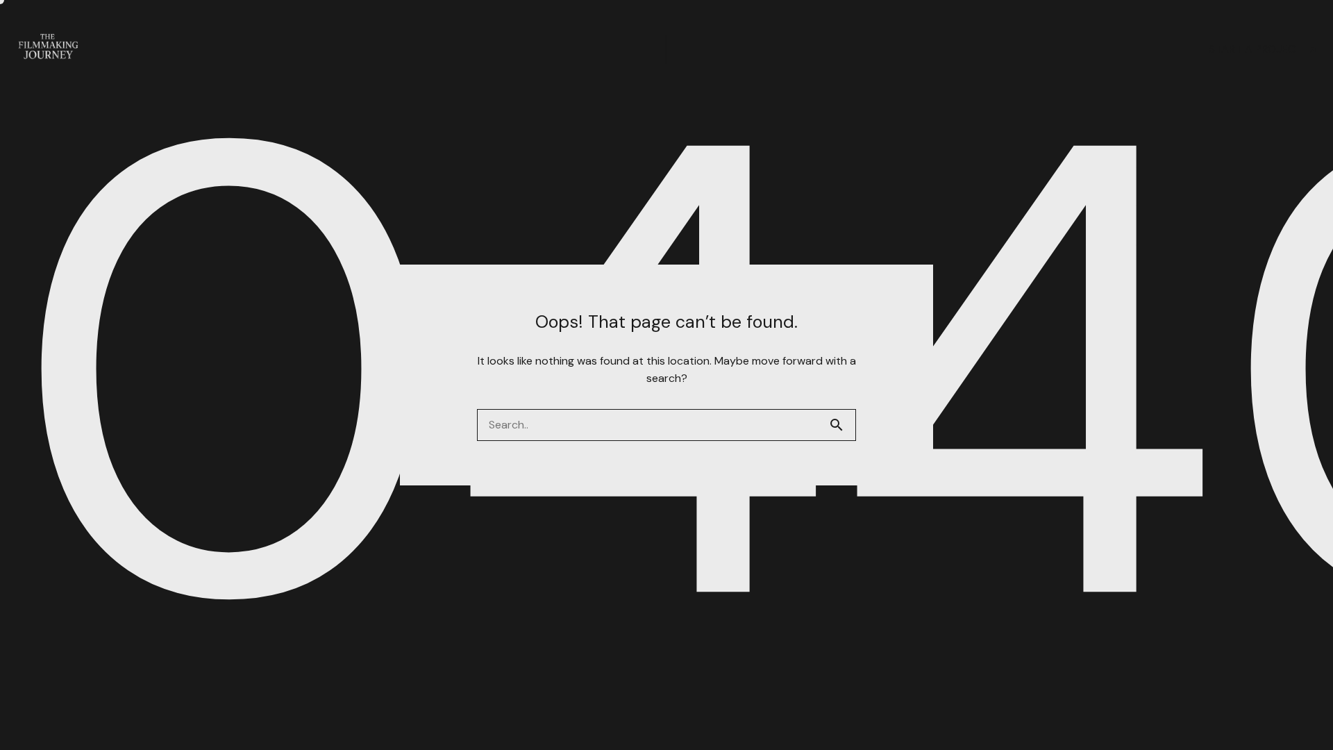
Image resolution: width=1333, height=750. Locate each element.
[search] (842, 425)
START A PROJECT (1255, 49)
